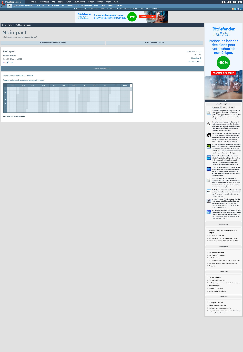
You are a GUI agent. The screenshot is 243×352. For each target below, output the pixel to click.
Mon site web (196, 58)
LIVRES (102, 9)
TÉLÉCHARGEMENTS (114, 9)
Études (99, 2)
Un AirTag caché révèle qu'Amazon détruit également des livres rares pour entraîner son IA (226, 193)
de (217, 305)
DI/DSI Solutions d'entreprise (23, 6)
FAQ (53, 2)
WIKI (142, 9)
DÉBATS (136, 9)
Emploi (90, 2)
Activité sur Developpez (102, 69)
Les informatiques (217, 255)
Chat (68, 2)
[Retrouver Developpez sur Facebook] (238, 9)
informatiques (216, 288)
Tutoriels (44, 2)
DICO (148, 9)
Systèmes (119, 6)
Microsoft (55, 6)
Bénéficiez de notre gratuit (223, 238)
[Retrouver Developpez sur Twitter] (235, 9)
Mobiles (110, 6)
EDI (77, 6)
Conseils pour (217, 291)
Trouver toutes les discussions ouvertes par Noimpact (23, 80)
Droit (108, 2)
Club (115, 2)
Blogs (60, 2)
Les (216, 252)
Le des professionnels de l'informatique (224, 261)
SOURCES (127, 9)
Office (103, 6)
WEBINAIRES (93, 9)
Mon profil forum (194, 62)
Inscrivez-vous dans (224, 241)
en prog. (215, 286)
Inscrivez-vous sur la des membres (223, 263)
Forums (33, 2)
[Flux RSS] (233, 9)
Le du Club (216, 303)
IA (43, 6)
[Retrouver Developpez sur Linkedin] (241, 9)
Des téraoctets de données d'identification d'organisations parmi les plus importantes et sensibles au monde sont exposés (226, 215)
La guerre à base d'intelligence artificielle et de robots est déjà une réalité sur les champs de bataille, (226, 203)
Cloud (38, 6)
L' (212, 266)
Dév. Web (70, 6)
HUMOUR (155, 9)
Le (211, 258)
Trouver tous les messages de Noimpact (18, 76)
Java (62, 6)
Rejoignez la (217, 235)
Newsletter (79, 2)
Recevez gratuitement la (221, 231)
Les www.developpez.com (220, 308)
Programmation (86, 6)
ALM (48, 6)
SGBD (96, 6)
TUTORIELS (77, 9)
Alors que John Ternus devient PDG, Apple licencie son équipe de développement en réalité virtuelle (226, 183)
